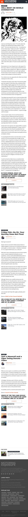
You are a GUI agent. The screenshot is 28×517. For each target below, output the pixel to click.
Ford (3, 500)
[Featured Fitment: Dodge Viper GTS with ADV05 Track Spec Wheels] (3, 422)
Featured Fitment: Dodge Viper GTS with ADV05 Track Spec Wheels (16, 421)
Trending (14, 492)
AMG (17, 497)
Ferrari (17, 494)
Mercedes (4, 497)
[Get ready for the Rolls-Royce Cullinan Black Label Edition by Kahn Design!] (3, 195)
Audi (21, 492)
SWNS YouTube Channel (11, 296)
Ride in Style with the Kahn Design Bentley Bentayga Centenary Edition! (16, 311)
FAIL (8, 497)
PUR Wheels (17, 502)
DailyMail (19, 296)
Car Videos (4, 492)
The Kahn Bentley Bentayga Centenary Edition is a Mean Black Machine (16, 318)
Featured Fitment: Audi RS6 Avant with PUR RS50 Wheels (16, 187)
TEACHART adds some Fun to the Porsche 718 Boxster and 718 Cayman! (17, 202)
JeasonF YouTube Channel (11, 392)
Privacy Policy (23, 511)
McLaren (21, 497)
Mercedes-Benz (11, 494)
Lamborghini (4, 494)
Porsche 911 (21, 500)
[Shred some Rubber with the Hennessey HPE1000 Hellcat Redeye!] (3, 415)
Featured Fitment (5, 495)
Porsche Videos (16, 503)
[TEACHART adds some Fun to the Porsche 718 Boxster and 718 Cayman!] (3, 203)
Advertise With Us (15, 511)
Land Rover (4, 502)
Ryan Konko (9, 236)
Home (3, 511)
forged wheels (13, 495)
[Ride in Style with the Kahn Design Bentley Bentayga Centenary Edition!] (3, 312)
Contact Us (14, 512)
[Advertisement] (14, 216)
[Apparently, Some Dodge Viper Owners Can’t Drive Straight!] (3, 408)
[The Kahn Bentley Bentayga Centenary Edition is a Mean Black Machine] (3, 319)
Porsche (9, 492)
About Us (8, 511)
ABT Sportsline (5, 505)
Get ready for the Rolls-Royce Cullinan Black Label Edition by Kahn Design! (17, 194)
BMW (18, 492)
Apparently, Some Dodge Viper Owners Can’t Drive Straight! (15, 407)
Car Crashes (12, 497)
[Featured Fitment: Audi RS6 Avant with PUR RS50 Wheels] (3, 188)
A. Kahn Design (21, 495)
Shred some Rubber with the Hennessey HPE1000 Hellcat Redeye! (16, 414)
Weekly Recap (10, 502)
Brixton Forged (14, 500)
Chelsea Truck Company (7, 503)
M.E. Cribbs (9, 12)
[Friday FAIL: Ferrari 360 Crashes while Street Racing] (3, 326)
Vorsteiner (7, 500)
